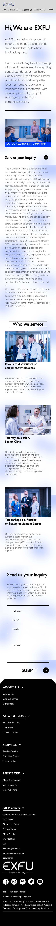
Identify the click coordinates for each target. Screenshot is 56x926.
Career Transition (11, 732)
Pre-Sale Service (10, 751)
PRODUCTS (15, 10)
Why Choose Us (10, 785)
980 (4, 843)
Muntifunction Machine (13, 853)
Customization (9, 761)
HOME (6, 10)
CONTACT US (40, 10)
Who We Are (9, 694)
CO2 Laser (8, 819)
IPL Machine (9, 839)
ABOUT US (27, 10)
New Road (8, 727)
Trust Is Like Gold (11, 722)
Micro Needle (9, 834)
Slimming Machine (11, 848)
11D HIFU (8, 858)
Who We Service (10, 699)
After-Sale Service (11, 756)
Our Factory (8, 704)
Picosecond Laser (11, 824)
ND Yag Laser (9, 829)
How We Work (10, 790)
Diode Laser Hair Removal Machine (19, 814)
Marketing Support (11, 780)
